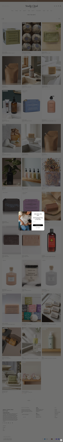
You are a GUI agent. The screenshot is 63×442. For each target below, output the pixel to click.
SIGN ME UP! (38, 225)
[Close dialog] (43, 212)
